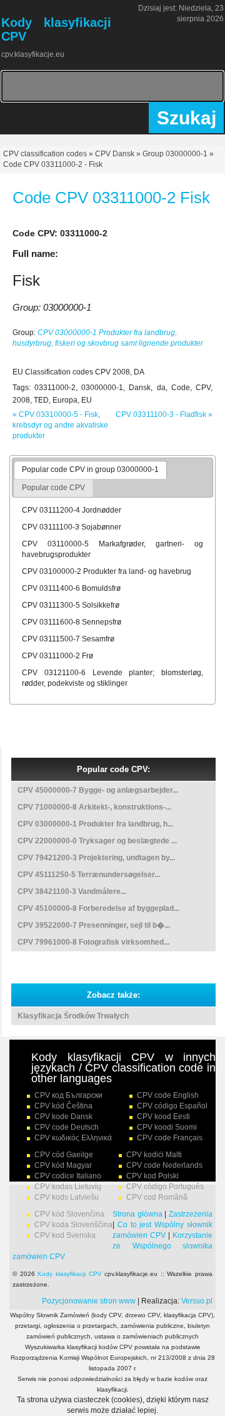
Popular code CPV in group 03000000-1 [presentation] (90, 469)
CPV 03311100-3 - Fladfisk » (164, 414)
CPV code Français (169, 1137)
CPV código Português (165, 1186)
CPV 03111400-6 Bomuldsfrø (71, 588)
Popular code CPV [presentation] (53, 487)
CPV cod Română (157, 1197)
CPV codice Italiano (67, 1176)
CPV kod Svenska (65, 1235)
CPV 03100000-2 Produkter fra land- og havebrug (106, 571)
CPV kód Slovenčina (69, 1214)
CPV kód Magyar (63, 1165)
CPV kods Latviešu (66, 1197)
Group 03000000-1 (175, 153)
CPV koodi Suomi (167, 1127)
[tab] (90, 470)
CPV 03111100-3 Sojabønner (71, 527)
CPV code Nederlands (164, 1165)
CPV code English (168, 1095)
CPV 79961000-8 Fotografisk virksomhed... (93, 942)
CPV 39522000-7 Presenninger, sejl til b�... (94, 925)
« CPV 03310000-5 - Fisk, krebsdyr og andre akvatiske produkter (60, 425)
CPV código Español (172, 1106)
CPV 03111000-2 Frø (57, 655)
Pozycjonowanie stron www (89, 1301)
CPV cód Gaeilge (63, 1154)
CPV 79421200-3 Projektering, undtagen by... (96, 857)
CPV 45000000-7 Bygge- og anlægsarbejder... (98, 790)
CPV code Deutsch (66, 1127)
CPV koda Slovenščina (73, 1224)
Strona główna (137, 1214)
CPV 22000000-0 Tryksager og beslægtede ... (97, 840)
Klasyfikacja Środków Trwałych (73, 1016)
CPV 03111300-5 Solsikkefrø (70, 605)
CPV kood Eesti (163, 1116)
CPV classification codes (45, 153)
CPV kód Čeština (63, 1106)
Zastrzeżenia (190, 1214)
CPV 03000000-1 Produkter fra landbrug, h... (95, 824)
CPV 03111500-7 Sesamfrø (68, 639)
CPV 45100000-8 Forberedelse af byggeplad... (98, 908)
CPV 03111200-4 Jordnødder (71, 510)
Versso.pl (196, 1301)
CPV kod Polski (152, 1176)
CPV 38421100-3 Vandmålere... (72, 891)
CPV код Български (68, 1095)
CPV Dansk (114, 153)
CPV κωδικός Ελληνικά (73, 1137)
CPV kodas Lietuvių (67, 1186)
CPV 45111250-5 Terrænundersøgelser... (89, 874)
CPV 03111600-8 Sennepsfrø (71, 622)
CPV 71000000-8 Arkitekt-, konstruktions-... (94, 807)
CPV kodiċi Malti (154, 1154)
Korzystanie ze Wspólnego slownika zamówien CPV (112, 1246)
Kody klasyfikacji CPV (69, 1273)
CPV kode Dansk (63, 1116)
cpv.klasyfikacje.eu (32, 54)
